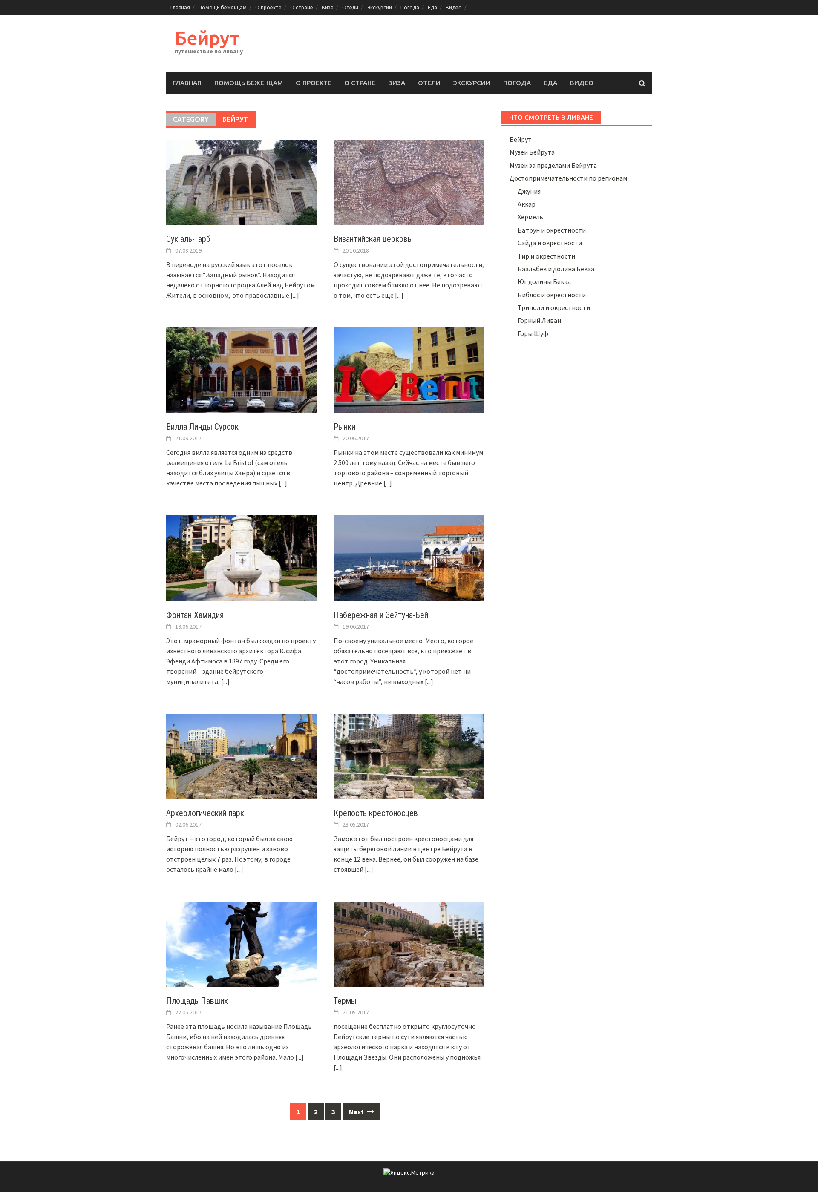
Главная (180, 7)
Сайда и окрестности (550, 242)
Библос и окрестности (552, 294)
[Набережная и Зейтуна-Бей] (409, 557)
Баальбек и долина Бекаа (556, 268)
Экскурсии (379, 7)
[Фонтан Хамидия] (241, 557)
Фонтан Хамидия (195, 615)
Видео (454, 7)
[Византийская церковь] (409, 181)
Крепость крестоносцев (376, 813)
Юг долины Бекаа (544, 281)
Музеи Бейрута (532, 152)
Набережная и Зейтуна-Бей (381, 615)
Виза (328, 7)
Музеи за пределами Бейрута (553, 165)
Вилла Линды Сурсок (202, 427)
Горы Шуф (533, 333)
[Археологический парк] (241, 755)
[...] (295, 295)
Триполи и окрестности (554, 307)
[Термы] (409, 943)
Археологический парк (205, 813)
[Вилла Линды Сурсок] (241, 369)
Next (357, 1111)
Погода (409, 7)
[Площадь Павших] (241, 943)
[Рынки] (409, 369)
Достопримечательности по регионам (568, 178)
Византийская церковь (373, 239)
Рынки (344, 427)
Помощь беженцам (223, 7)
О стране (301, 7)
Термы (345, 1001)
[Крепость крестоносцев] (409, 755)
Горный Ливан (539, 320)
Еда (432, 7)
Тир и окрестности (546, 256)
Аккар (527, 204)
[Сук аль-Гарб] (241, 181)
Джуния (529, 191)
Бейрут (207, 37)
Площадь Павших (197, 1001)
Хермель (530, 217)
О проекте (268, 7)
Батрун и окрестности (552, 230)
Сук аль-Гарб (188, 239)
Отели (350, 7)
